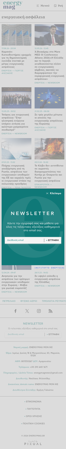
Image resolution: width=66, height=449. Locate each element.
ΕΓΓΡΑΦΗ (53, 240)
